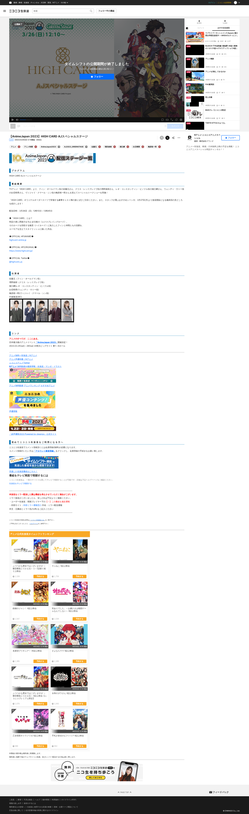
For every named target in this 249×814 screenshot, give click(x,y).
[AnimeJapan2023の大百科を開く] (59, 147)
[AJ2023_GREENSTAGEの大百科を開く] (86, 147)
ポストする (167, 138)
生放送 (26, 2)
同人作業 (208, 97)
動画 (15, 2)
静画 (20, 2)
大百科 (43, 2)
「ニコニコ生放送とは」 (37, 520)
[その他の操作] (179, 138)
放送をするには (30, 803)
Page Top (124, 792)
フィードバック (221, 792)
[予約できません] (162, 138)
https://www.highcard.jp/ (21, 250)
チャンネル (35, 2)
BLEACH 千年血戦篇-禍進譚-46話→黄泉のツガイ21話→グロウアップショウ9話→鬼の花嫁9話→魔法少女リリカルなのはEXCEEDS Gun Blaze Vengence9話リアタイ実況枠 (221, 47)
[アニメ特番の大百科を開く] (36, 147)
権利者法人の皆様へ (17, 807)
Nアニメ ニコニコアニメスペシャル (207, 136)
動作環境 (46, 800)
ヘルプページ (33, 523)
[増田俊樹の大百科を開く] (114, 147)
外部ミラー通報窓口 (32, 505)
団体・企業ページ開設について (66, 807)
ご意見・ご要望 (15, 800)
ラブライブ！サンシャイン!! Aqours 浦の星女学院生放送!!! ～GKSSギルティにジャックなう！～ (221, 34)
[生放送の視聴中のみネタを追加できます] (13, 126)
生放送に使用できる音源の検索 (39, 807)
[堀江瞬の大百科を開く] (128, 147)
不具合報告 (28, 800)
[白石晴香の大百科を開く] (143, 147)
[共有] (173, 138)
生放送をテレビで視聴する (20, 483)
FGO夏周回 (209, 84)
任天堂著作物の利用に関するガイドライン (42, 810)
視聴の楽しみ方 (15, 803)
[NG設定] (187, 28)
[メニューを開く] (4, 11)
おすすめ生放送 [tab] (224, 28)
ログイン (211, 2)
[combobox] (63, 11)
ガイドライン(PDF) (68, 800)
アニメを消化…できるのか (215, 71)
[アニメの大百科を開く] (19, 147)
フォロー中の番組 (106, 11)
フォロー (98, 76)
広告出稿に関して (16, 810)
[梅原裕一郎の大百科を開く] (159, 147)
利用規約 (55, 800)
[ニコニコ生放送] (19, 11)
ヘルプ (37, 800)
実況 (49, 2)
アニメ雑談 (209, 59)
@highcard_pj (15, 261)
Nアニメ (56, 2)
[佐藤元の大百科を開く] (99, 147)
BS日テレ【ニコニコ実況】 (216, 110)
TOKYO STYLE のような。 (216, 123)
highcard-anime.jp (17, 240)
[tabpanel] (212, 80)
